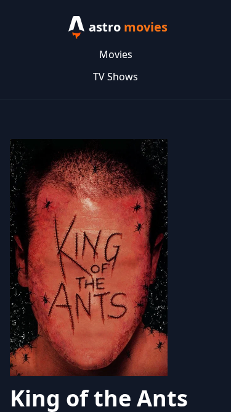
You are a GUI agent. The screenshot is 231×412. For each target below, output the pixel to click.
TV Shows (115, 76)
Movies (115, 54)
